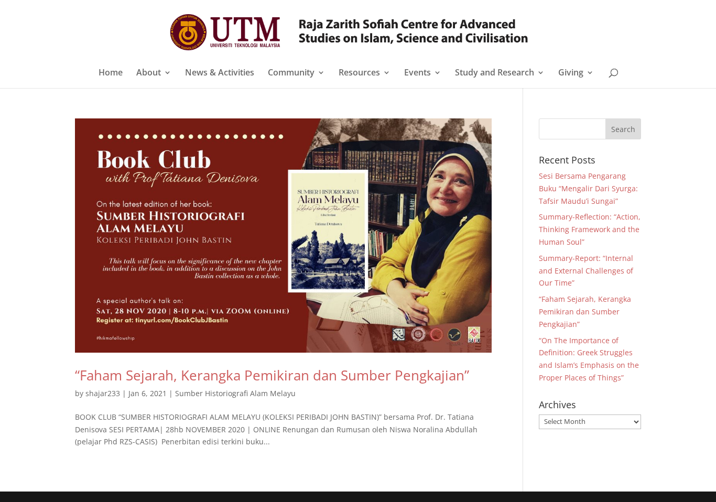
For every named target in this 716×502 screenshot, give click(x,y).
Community (291, 73)
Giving (570, 73)
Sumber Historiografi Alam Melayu (235, 393)
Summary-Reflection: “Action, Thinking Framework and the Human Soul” (590, 229)
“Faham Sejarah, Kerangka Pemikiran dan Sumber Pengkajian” (272, 375)
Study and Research (494, 73)
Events (417, 73)
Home (111, 73)
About (148, 73)
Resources (359, 73)
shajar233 (102, 393)
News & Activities (219, 73)
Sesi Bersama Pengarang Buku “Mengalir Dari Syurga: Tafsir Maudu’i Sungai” (588, 188)
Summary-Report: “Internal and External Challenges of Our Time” (586, 270)
